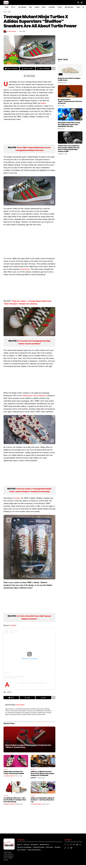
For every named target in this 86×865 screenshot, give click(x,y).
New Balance (69, 7)
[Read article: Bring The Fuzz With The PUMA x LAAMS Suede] (70, 70)
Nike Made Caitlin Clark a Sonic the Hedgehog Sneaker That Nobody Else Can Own (69, 124)
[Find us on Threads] (68, 848)
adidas (37, 7)
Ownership (57, 847)
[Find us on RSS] (80, 845)
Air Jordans (22, 7)
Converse (51, 7)
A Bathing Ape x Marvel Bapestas (34, 395)
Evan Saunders (10, 749)
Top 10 (13, 7)
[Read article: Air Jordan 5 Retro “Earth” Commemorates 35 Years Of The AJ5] (70, 91)
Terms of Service (21, 850)
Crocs (60, 7)
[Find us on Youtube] (77, 845)
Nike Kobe (61, 118)
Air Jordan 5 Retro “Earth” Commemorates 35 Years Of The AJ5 (70, 101)
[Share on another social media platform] (53, 68)
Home (6, 7)
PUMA (78, 7)
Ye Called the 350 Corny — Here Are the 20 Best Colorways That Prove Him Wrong (15, 800)
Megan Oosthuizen (10, 804)
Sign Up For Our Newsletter (24, 847)
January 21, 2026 (63, 153)
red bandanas (24, 269)
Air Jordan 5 (62, 95)
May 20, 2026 (61, 128)
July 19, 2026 (19, 775)
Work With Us (34, 844)
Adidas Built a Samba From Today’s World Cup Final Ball (14, 772)
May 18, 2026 (46, 804)
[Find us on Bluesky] (71, 848)
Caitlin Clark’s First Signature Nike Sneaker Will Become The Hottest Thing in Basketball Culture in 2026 (69, 148)
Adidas (43, 103)
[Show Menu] (81, 2)
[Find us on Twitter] (68, 845)
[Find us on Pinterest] (74, 845)
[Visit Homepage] (6, 2)
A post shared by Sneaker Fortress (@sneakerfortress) (32, 683)
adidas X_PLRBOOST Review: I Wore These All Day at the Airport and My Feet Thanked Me (42, 773)
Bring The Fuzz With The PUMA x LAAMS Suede (69, 79)
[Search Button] (78, 2)
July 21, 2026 (19, 749)
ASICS (44, 7)
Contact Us (26, 844)
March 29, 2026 (62, 82)
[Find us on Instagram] (71, 845)
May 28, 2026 (42, 777)
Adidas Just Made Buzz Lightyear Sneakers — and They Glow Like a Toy (42, 800)
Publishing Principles (38, 847)
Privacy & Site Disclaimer (34, 850)
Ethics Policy (49, 847)
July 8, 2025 (22, 31)
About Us (19, 844)
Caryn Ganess (12, 31)
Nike (30, 7)
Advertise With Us (44, 844)
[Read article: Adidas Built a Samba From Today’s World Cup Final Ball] (16, 761)
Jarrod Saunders (9, 775)
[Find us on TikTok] (65, 848)
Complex (16, 498)
